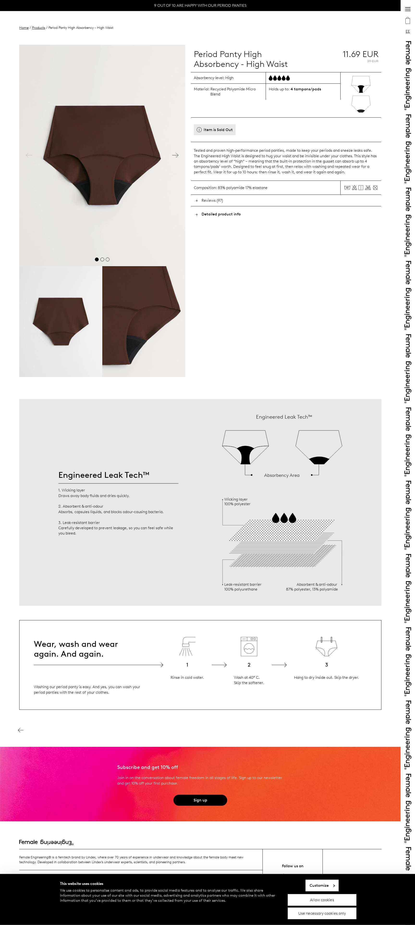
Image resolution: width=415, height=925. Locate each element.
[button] (29, 155)
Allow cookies (322, 899)
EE (408, 31)
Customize (319, 885)
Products (38, 27)
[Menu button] (408, 9)
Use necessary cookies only (322, 913)
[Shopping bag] (408, 21)
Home (24, 27)
